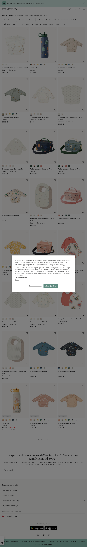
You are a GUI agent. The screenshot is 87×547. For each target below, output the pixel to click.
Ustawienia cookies (35, 286)
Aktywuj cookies (50, 286)
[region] (43, 273)
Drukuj (17, 280)
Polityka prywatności (21, 277)
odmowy (43, 273)
